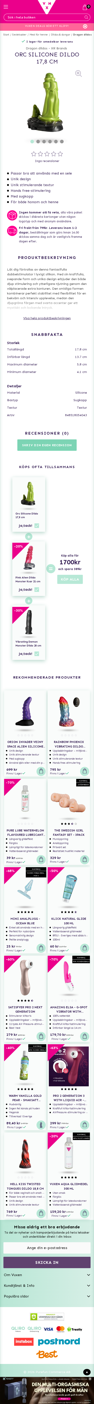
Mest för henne (39, 34)
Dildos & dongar (60, 34)
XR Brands (59, 48)
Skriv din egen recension (47, 445)
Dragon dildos (82, 34)
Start (6, 34)
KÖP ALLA (70, 579)
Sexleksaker (19, 34)
